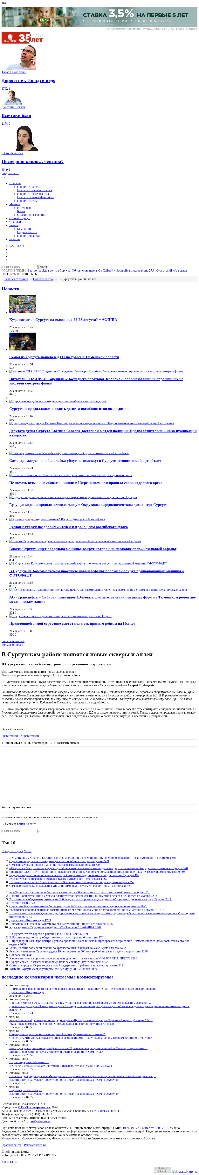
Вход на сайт (10, 173)
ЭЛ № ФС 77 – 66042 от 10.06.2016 (145, 1128)
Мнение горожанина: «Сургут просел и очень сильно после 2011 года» (56, 1051)
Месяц (28, 851)
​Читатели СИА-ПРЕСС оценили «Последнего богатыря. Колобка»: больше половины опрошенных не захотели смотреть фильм (97, 871)
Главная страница (16, 279)
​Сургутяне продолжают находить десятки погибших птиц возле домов (68, 409)
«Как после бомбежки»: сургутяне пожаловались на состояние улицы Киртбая (61, 1023)
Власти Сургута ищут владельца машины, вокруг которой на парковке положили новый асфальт (92, 549)
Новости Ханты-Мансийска (35, 197)
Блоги (21, 211)
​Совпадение (20, 955)
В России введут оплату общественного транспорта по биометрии (57, 937)
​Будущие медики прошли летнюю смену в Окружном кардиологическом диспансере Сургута (88, 505)
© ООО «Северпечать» (34, 1107)
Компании (24, 228)
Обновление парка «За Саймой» (93, 270)
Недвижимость (27, 232)
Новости (15, 183)
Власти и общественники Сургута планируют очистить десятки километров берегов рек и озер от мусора (83, 895)
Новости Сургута (28, 186)
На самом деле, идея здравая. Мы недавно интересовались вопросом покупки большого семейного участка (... (82, 1076)
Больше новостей (13, 641)
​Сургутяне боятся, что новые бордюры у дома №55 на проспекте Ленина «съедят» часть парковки (78, 906)
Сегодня (7, 851)
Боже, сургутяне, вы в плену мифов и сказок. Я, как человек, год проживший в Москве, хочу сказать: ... (78, 1048)
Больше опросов (12, 644)
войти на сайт (26, 824)
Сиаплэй (15, 221)
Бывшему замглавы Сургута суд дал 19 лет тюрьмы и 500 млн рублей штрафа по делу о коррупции (78, 951)
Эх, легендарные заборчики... (29, 1062)
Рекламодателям (35, 1145)
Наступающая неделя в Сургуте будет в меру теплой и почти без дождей (61, 923)
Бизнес (13, 225)
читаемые (65, 976)
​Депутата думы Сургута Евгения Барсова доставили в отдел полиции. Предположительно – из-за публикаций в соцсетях (92, 857)
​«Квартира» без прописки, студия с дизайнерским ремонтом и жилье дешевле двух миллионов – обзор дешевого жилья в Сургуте (98, 868)
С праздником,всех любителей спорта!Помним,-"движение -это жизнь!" (57, 1034)
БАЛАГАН (16, 245)
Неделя (18, 851)
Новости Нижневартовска (34, 190)
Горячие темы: (14, 270)
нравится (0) (10, 735)
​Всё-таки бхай (22, 902)
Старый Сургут (19, 218)
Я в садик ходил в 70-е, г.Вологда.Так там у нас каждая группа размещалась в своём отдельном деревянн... (80, 1002)
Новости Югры (27, 200)
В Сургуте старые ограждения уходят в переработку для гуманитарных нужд (60, 1065)
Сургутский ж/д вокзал (171, 270)
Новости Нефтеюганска (33, 193)
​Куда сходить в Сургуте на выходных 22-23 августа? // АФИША (63, 320)
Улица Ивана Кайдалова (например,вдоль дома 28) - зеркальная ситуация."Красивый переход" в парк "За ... (81, 1020)
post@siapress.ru (40, 1121)
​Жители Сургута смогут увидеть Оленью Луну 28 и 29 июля (53, 969)
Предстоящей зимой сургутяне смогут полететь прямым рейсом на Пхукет (72, 623)
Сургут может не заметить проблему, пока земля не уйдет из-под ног (58, 962)
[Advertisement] (99, 775)
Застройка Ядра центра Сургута (49, 270)
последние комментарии (27, 976)
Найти (43, 266)
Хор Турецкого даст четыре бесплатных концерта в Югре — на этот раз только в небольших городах (79, 892)
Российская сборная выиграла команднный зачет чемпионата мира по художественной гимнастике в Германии (86, 909)
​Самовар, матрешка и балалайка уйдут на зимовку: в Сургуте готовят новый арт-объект (85, 461)
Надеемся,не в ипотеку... (25, 1090)
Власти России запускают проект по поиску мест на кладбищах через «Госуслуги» (64, 1079)
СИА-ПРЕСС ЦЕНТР (106, 1110)
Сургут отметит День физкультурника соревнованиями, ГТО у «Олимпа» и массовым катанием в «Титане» (81, 1037)
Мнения (14, 204)
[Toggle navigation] (3, 177)
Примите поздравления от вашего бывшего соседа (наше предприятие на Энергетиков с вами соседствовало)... (83, 988)
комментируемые (95, 976)
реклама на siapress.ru (186, 28)
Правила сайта (11, 1145)
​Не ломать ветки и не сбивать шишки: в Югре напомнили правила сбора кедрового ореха (85, 483)
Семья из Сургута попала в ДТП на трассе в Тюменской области (64, 357)
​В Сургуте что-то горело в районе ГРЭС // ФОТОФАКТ (50, 934)
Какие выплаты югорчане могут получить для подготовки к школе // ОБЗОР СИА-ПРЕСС (73, 958)
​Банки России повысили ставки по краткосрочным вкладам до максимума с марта (67, 948)
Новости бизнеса (28, 235)
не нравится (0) (29, 735)
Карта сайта (9, 1161)
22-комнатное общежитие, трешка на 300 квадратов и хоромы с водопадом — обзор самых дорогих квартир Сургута (90, 899)
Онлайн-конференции (31, 214)
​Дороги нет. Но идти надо (30, 920)
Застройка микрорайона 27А (135, 270)
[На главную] (25, 42)
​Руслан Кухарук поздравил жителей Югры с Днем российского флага (68, 527)
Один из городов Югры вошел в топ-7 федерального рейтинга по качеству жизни (67, 965)
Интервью (24, 207)
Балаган (14, 239)
